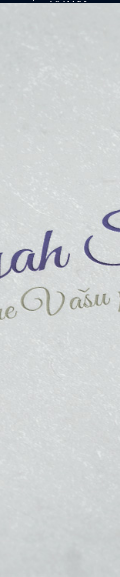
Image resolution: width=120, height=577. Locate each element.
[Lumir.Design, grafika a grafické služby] (35, 1)
